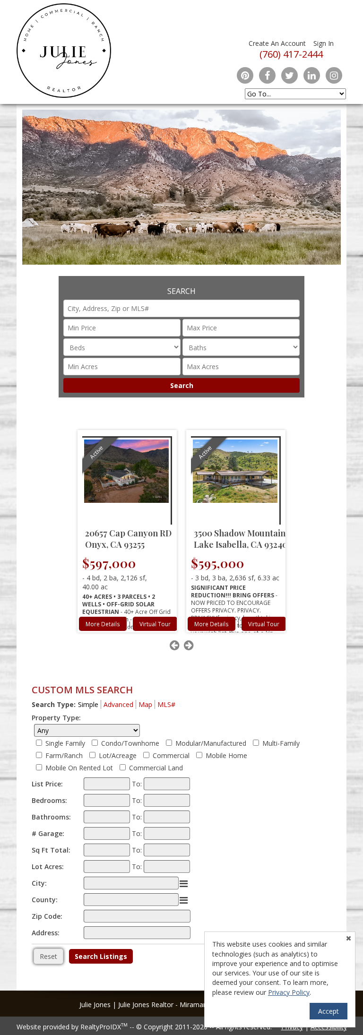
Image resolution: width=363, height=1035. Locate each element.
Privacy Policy (289, 992)
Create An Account (277, 43)
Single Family (65, 743)
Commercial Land (156, 767)
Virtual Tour (155, 624)
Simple (88, 704)
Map (145, 704)
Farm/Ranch (64, 755)
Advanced (118, 704)
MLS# (166, 704)
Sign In (323, 43)
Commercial (171, 755)
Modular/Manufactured (210, 743)
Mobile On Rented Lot (79, 767)
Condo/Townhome (130, 743)
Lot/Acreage (118, 755)
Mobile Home (226, 755)
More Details (103, 624)
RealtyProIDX (104, 1026)
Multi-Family (281, 743)
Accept (328, 1011)
